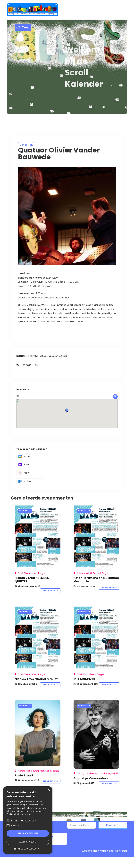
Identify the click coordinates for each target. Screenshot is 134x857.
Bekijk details (50, 590)
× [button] (48, 790)
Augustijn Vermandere (91, 778)
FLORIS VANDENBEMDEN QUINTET (32, 579)
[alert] (27, 820)
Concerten (26, 144)
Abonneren (113, 825)
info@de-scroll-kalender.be (110, 814)
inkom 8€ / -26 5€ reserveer (36, 286)
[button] (28, 848)
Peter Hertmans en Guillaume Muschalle (96, 579)
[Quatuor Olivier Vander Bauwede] (37, 536)
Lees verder (25, 814)
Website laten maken (95, 850)
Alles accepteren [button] (28, 833)
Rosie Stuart (24, 775)
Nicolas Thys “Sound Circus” (36, 679)
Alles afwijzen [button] (27, 841)
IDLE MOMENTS (84, 679)
